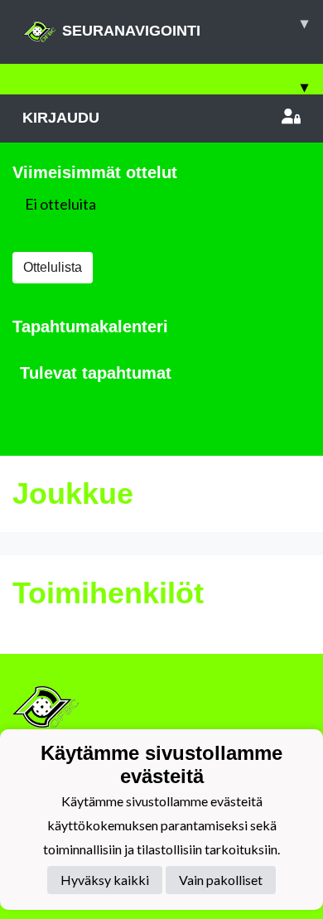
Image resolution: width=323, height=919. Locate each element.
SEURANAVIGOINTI (185, 27)
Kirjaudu (60, 117)
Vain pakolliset (221, 880)
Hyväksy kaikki (104, 880)
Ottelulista (52, 267)
